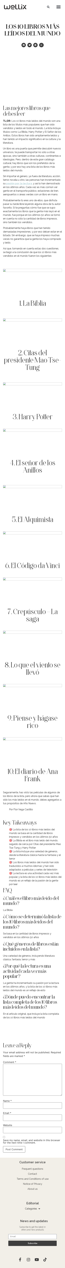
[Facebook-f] (20, 1259)
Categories (31, 1208)
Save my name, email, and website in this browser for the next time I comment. (31, 1141)
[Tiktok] (45, 1259)
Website (7, 1125)
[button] (48, 7)
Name (7, 1101)
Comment (9, 1062)
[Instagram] (28, 1259)
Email (7, 1113)
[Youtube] (37, 1259)
